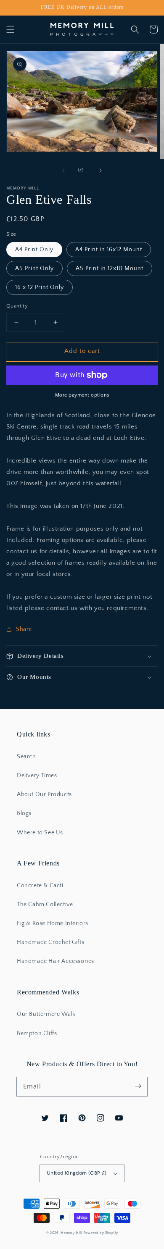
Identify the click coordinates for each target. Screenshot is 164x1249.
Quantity (17, 306)
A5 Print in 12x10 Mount (109, 268)
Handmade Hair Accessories (55, 961)
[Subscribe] (138, 1086)
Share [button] (24, 629)
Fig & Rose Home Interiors (52, 923)
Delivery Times (37, 775)
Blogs (24, 813)
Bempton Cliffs (37, 1033)
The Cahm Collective (45, 904)
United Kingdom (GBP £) (77, 1173)
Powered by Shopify (101, 1233)
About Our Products (44, 794)
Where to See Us (40, 832)
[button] (10, 29)
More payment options (82, 395)
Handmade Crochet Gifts (50, 942)
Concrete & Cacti (40, 885)
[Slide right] (100, 170)
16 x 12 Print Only (39, 287)
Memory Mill (71, 1233)
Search (26, 756)
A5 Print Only (34, 268)
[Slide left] (63, 170)
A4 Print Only (34, 249)
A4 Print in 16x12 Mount (108, 249)
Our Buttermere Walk (46, 1014)
